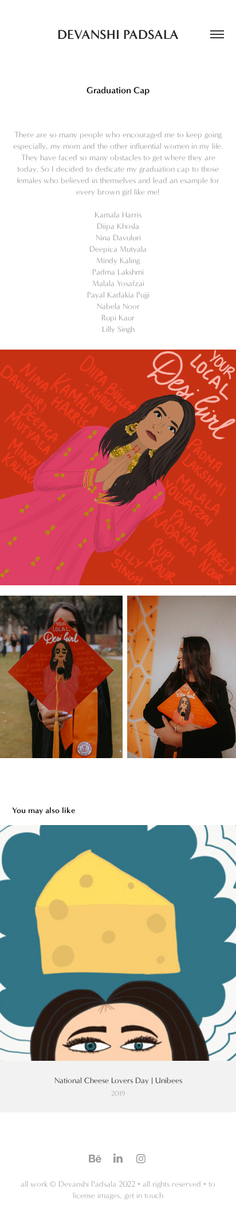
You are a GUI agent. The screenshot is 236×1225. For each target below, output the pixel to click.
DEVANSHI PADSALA (118, 34)
